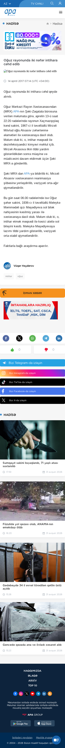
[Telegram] (38, 694)
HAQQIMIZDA (32, 670)
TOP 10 (32, 685)
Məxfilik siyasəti (44, 737)
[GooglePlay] (20, 723)
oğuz (20, 276)
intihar (8, 276)
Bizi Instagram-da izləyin (22, 373)
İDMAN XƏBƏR (32, 293)
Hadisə (57, 23)
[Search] (52, 3)
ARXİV (32, 680)
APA (16, 111)
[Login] (60, 3)
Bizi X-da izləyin (17, 400)
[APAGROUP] (32, 715)
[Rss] (50, 694)
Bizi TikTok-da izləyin (20, 382)
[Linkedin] (44, 694)
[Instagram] (21, 694)
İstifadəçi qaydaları (22, 737)
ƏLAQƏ (32, 675)
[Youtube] (32, 694)
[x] (27, 694)
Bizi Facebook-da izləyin (22, 391)
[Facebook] (15, 694)
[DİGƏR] (59, 12)
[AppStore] (44, 723)
